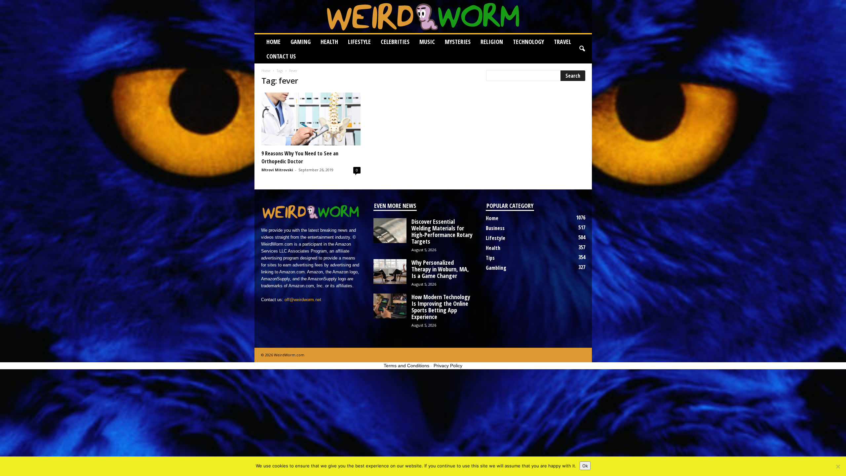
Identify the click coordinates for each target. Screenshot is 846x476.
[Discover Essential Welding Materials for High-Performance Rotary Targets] (389, 230)
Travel (562, 42)
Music (427, 42)
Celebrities (395, 42)
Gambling (496, 267)
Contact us (281, 56)
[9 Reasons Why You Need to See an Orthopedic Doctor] (311, 119)
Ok (585, 465)
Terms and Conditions (406, 365)
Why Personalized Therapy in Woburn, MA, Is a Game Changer (440, 269)
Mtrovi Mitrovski (277, 169)
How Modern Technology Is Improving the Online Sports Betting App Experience (440, 307)
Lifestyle (359, 42)
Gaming (300, 42)
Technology (528, 42)
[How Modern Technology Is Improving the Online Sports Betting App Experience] (389, 306)
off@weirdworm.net (303, 299)
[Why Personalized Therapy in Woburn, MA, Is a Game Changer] (389, 271)
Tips (490, 257)
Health (329, 42)
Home (273, 42)
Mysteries (458, 42)
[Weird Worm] (423, 16)
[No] (837, 466)
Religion (492, 42)
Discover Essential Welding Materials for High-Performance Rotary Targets (442, 231)
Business (495, 228)
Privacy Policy (448, 365)
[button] (582, 49)
